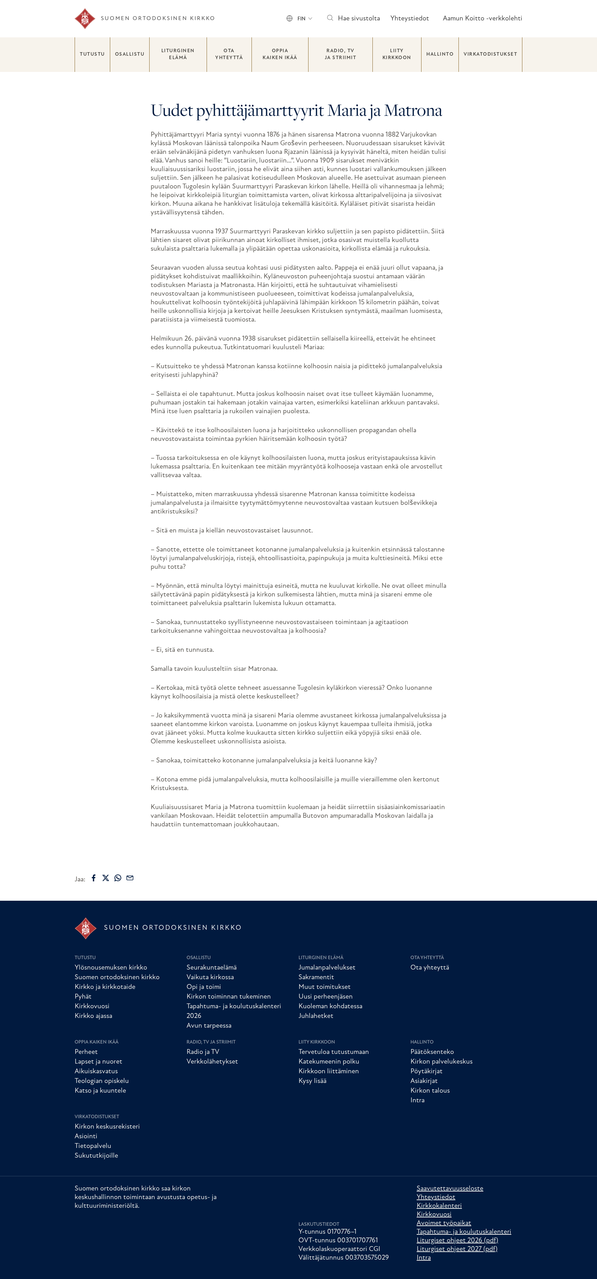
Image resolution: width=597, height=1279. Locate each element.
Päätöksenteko (432, 1052)
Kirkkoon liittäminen (328, 1071)
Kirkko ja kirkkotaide (105, 987)
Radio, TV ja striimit (341, 54)
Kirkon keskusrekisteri (107, 1126)
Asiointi (86, 1136)
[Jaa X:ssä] (106, 878)
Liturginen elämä (178, 54)
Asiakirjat (424, 1081)
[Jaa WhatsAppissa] (118, 878)
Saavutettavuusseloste (450, 1188)
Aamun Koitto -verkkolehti (482, 18)
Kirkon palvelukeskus (441, 1061)
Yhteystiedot (409, 18)
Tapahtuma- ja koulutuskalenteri (464, 1232)
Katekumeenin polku (328, 1061)
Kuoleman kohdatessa (330, 1006)
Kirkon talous (430, 1090)
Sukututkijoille (96, 1155)
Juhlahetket (315, 1016)
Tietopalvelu (93, 1146)
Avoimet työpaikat (444, 1223)
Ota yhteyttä (229, 54)
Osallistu (130, 54)
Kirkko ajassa (93, 1016)
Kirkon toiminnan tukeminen (229, 996)
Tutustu (92, 54)
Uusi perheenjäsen (325, 996)
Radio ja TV (203, 1052)
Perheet (86, 1052)
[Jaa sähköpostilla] (130, 878)
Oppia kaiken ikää (280, 54)
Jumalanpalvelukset (327, 967)
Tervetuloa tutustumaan (333, 1052)
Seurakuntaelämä (212, 967)
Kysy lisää (312, 1081)
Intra (417, 1100)
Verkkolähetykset (212, 1061)
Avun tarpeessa (209, 1025)
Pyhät (83, 996)
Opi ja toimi (204, 987)
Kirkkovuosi (92, 1006)
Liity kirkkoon (396, 54)
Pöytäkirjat (426, 1071)
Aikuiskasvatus (96, 1071)
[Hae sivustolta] (329, 18)
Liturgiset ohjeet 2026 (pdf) (457, 1240)
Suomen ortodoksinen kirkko (117, 977)
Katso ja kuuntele (100, 1090)
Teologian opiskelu (102, 1081)
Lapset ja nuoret (98, 1061)
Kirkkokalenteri (439, 1206)
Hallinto (440, 54)
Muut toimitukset (324, 987)
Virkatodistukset (490, 54)
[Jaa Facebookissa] (93, 878)
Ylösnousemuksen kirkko (111, 967)
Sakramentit (316, 977)
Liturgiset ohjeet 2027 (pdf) (457, 1249)
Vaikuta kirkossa (210, 977)
